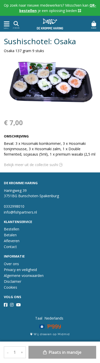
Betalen (10, 234)
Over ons (11, 263)
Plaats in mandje (65, 352)
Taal (38, 318)
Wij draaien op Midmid (51, 334)
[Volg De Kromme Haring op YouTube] (18, 305)
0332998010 (14, 206)
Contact (10, 246)
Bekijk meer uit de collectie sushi (31, 164)
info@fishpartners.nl (20, 212)
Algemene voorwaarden (24, 275)
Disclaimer (12, 281)
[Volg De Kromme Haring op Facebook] (5, 305)
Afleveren (11, 240)
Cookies (10, 287)
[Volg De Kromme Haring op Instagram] (12, 305)
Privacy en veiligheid (20, 269)
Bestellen (11, 229)
